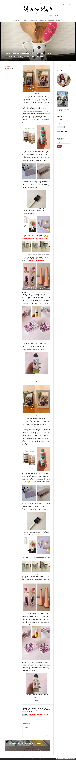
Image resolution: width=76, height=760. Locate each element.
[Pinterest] (59, 119)
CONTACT (58, 20)
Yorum (47, 735)
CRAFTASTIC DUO (42, 20)
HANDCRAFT (24, 20)
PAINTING (8, 51)
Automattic (36, 758)
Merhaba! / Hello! (60, 89)
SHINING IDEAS (51, 20)
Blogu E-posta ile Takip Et (63, 132)
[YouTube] (61, 119)
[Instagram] (57, 119)
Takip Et (59, 146)
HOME (15, 20)
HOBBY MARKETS (33, 20)
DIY (19, 20)
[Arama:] (64, 65)
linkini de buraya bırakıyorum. (36, 260)
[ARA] (62, 20)
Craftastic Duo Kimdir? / (61, 109)
